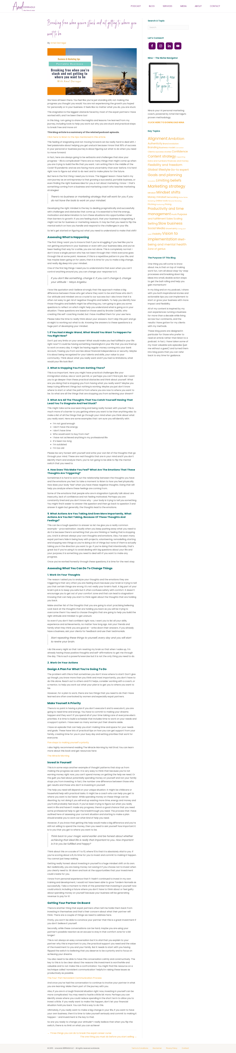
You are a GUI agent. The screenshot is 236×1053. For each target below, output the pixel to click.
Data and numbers (157, 160)
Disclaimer (157, 1048)
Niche (181, 197)
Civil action (179, 148)
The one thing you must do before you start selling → (108, 1036)
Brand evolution (171, 143)
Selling (153, 223)
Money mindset (157, 197)
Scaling (177, 218)
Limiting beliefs (168, 180)
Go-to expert (180, 170)
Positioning (160, 204)
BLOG (152, 6)
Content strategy (162, 156)
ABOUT (198, 6)
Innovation (151, 181)
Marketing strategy (166, 186)
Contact (185, 1048)
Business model (167, 147)
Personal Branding (175, 201)
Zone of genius (157, 249)
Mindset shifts (168, 192)
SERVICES (167, 6)
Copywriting (180, 157)
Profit (174, 214)
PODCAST (136, 6)
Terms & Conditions (140, 1048)
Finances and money (177, 160)
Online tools (162, 200)
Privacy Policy (171, 1048)
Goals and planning (165, 174)
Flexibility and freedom (165, 165)
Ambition (176, 138)
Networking (172, 197)
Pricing (168, 204)
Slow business (170, 223)
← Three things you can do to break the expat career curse (79, 1033)
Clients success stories (159, 151)
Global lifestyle (159, 169)
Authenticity (155, 143)
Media (183, 6)
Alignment (158, 138)
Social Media (156, 228)
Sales (169, 218)
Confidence (180, 151)
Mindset (152, 192)
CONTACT (215, 6)
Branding (153, 147)
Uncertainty (171, 228)
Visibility (157, 233)
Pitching (152, 204)
